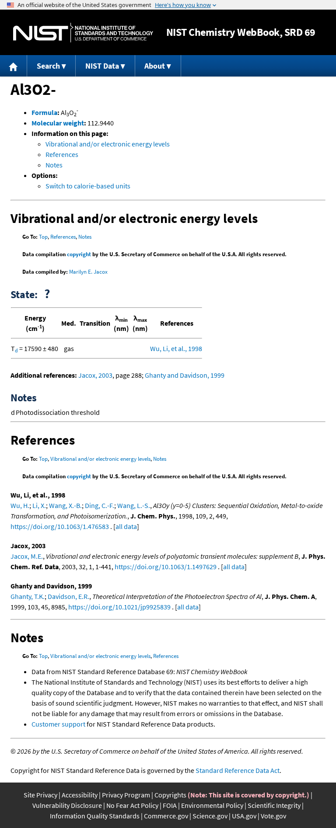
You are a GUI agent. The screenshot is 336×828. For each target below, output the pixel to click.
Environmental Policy (212, 805)
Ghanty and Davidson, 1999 (184, 375)
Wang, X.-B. (65, 505)
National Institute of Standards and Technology (83, 32)
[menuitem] (13, 66)
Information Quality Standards (95, 815)
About (154, 66)
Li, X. (39, 505)
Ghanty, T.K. (27, 596)
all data (126, 526)
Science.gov (210, 815)
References (62, 154)
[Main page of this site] (13, 66)
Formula (44, 112)
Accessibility (80, 794)
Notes (54, 164)
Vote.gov (273, 815)
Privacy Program (126, 794)
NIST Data (102, 66)
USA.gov (244, 815)
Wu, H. (19, 505)
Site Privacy (40, 794)
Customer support (58, 724)
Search (48, 66)
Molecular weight (58, 122)
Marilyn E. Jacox (88, 271)
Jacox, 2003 (95, 375)
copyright (79, 254)
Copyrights (170, 794)
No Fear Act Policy (132, 805)
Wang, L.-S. (133, 505)
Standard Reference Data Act (238, 770)
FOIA (170, 805)
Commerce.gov (166, 815)
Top (43, 236)
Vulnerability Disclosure (67, 805)
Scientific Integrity (274, 805)
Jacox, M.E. (26, 556)
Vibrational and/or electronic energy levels (108, 143)
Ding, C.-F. (99, 505)
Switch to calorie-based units (88, 185)
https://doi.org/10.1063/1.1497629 (166, 566)
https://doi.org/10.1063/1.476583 (59, 526)
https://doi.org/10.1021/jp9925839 (119, 606)
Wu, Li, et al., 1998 (176, 348)
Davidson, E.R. (68, 596)
